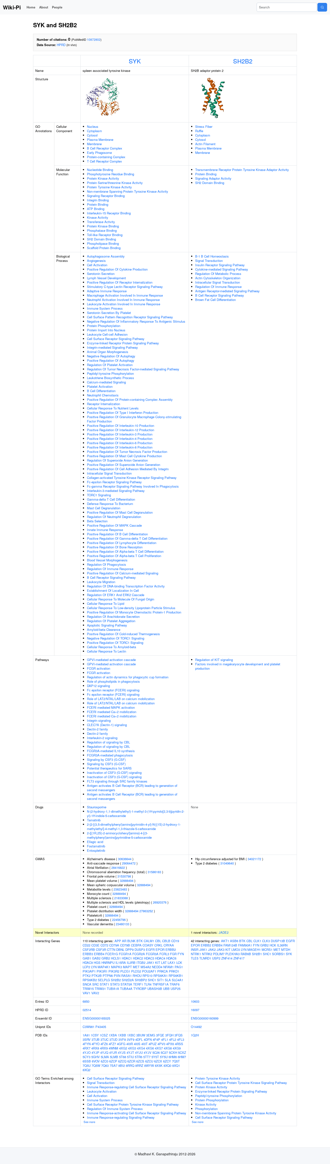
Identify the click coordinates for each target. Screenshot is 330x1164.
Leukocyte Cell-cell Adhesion (107, 334)
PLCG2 (136, 971)
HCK (273, 945)
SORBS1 (278, 954)
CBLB (166, 941)
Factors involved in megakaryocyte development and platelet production (237, 666)
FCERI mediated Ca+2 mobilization (111, 711)
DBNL (120, 949)
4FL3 (180, 1039)
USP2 (216, 958)
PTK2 (87, 975)
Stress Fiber (203, 126)
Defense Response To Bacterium (110, 503)
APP (118, 941)
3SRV (87, 1039)
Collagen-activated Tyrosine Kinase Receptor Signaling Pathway (132, 477)
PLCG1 (125, 971)
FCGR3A (152, 954)
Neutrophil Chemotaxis (103, 395)
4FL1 (164, 1039)
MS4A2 (146, 967)
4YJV (147, 1052)
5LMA (105, 1057)
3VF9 (130, 1039)
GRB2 (105, 958)
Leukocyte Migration (101, 581)
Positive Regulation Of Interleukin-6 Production (119, 443)
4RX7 (86, 1048)
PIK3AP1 (89, 971)
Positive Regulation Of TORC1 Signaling (115, 642)
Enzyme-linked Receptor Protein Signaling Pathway (123, 343)
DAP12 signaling (98, 685)
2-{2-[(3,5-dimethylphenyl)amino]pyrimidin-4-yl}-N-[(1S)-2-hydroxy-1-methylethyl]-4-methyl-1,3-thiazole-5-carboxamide (134, 826)
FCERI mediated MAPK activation (111, 707)
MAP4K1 (104, 967)
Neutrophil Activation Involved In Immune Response (123, 299)
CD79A (114, 945)
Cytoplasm (94, 131)
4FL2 (172, 1039)
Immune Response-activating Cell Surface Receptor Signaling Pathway (136, 1113)
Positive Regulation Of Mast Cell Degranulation (120, 512)
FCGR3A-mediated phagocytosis (110, 755)
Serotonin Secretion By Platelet (109, 312)
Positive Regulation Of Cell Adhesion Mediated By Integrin (128, 469)
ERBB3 (88, 954)
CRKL (158, 945)
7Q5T (176, 1061)
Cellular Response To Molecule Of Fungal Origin (120, 599)
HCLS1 (116, 958)
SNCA (87, 984)
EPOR (160, 949)
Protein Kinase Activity (103, 178)
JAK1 (150, 962)
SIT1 (160, 980)
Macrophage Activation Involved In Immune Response (125, 295)
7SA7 (113, 1065)
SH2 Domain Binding (101, 239)
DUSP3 (140, 949)
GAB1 (87, 958)
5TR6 (138, 1057)
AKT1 (225, 941)
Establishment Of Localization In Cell (113, 590)
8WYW (149, 1065)
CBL (158, 941)
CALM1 (149, 941)
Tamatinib (93, 820)
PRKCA (162, 971)
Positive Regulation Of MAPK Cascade (114, 525)
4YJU (139, 1052)
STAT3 (115, 984)
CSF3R (101, 949)
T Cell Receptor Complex (104, 161)
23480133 (122, 924)
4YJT (130, 1052)
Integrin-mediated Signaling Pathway (112, 347)
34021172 (254, 859)
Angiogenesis (96, 260)
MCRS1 (267, 949)
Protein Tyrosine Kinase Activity (109, 187)
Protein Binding (97, 204)
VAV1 (86, 993)
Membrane (94, 144)
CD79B (125, 945)
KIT (157, 962)
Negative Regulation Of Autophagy (111, 356)
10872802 (93, 39)
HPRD (61, 44)
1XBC (131, 1035)
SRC (95, 984)
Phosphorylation (206, 1108)
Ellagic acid (95, 841)
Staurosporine (96, 807)
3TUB (96, 1039)
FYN (181, 954)
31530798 (124, 876)
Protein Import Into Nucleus (106, 330)
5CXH (173, 1052)
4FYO (96, 1043)
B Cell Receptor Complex (104, 148)
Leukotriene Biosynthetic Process (110, 377)
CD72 (104, 945)
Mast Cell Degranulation (103, 508)
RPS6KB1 (176, 975)
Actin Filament (205, 144)
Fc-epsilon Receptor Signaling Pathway (114, 482)
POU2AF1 (149, 971)
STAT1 (104, 984)
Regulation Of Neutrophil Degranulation (114, 516)
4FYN (87, 1043)
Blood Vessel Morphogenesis (107, 560)
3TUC (104, 1039)
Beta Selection (97, 521)
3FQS (178, 1035)
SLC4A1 (177, 980)
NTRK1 (196, 954)
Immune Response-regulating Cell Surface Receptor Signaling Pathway (136, 1087)
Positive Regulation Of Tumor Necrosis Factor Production (127, 451)
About (43, 7)
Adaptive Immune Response (107, 291)
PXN (117, 975)
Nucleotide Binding (100, 169)
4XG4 (141, 1048)
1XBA (113, 1035)
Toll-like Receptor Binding (104, 234)
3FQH (169, 1035)
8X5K (159, 1065)
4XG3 (132, 1048)
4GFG (121, 1043)
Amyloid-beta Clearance (103, 629)
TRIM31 (100, 988)
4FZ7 (112, 1043)
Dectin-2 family (97, 729)
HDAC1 (127, 958)
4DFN (148, 1039)
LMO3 (235, 949)
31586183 (154, 872)
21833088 (121, 898)
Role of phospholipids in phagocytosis (113, 681)
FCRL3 (164, 954)
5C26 (156, 1052)
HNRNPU (108, 962)
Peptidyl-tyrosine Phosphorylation (110, 373)
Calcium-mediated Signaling (106, 382)
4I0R (129, 1043)
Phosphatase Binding (102, 230)
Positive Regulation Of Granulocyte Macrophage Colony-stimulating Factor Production (134, 419)
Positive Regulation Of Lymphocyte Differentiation (121, 542)
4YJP (95, 1052)
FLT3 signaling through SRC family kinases (117, 781)
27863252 (146, 911)
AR (124, 941)
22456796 (119, 919)
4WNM (113, 1048)
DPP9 (129, 949)
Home (31, 7)
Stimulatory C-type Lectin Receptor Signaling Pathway (125, 286)
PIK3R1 (102, 971)
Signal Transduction (209, 260)
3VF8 (122, 1039)
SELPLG (104, 980)
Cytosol (92, 135)
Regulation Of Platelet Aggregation (111, 621)
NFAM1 (168, 967)
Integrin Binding (98, 200)
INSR (194, 949)
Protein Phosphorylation (103, 325)
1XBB (122, 1035)
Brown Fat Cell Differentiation (215, 299)
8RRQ (130, 1065)
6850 (86, 1001)
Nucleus (92, 126)
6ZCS (140, 1061)
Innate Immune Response (105, 529)
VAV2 (95, 993)
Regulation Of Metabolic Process (218, 273)
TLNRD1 (205, 958)
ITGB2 (140, 962)
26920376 (159, 902)
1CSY (95, 1035)
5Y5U (164, 1057)
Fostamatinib (96, 846)
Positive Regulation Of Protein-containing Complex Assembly (130, 399)
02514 (87, 1009)
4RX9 (104, 1048)
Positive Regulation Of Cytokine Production (117, 269)
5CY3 (86, 1057)
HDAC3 (149, 958)
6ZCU (149, 1061)
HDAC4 (160, 958)
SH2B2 (242, 60)
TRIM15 (88, 988)
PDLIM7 (218, 954)
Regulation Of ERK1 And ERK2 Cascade (115, 594)
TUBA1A (113, 988)
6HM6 (173, 1057)
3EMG (150, 1035)
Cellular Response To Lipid (105, 603)
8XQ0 (167, 1065)
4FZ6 (104, 1043)
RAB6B (246, 954)
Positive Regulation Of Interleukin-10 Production (120, 425)
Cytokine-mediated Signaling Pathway (221, 269)
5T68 (122, 1057)
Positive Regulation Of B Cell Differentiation (117, 534)
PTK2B (97, 975)
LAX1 (171, 962)
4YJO (87, 1052)
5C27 (164, 1052)
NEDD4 (157, 967)
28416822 (118, 867)
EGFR (150, 949)
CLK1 (257, 941)
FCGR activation (98, 668)
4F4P (156, 1039)
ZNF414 (226, 958)
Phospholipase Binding (103, 243)
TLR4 (147, 984)
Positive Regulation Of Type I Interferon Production (122, 412)
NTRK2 (207, 954)
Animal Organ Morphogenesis (107, 351)
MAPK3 (116, 967)
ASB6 (234, 941)
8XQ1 (176, 1065)
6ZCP (113, 1061)
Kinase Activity (97, 217)
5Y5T (155, 1057)
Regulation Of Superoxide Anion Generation (117, 460)
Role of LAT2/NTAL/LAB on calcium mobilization (121, 698)
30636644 (124, 859)
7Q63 (105, 1065)
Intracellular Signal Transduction (109, 473)
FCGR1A (125, 954)
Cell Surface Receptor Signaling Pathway (115, 338)
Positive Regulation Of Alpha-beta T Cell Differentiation (125, 551)
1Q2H (195, 1035)
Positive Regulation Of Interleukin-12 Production (120, 430)
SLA (168, 980)
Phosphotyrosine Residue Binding (110, 174)
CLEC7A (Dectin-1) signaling (107, 724)
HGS (97, 962)
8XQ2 (86, 1070)
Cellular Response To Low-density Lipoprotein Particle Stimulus (131, 608)
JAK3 (220, 949)
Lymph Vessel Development (106, 278)
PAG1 (179, 967)
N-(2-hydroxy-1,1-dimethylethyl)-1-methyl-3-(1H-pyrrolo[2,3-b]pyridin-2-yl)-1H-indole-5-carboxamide (135, 813)
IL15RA (120, 962)
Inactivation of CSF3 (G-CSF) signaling (114, 772)
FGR (173, 954)
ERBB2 (170, 949)
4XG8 (168, 1048)
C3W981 (88, 1026)
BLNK (131, 941)
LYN (94, 967)
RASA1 (126, 975)
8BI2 (121, 1065)
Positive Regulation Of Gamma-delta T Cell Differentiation (127, 538)
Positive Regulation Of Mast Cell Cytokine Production (124, 456)
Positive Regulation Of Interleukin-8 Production (119, 447)
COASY (148, 945)
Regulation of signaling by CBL (108, 742)
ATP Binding (95, 208)
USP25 (175, 988)
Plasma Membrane (100, 139)
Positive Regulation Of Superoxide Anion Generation (123, 464)
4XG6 (150, 1048)
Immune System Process (105, 308)
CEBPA (136, 945)
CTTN (111, 949)
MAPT (127, 967)
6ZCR (131, 1061)
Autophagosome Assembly (106, 256)
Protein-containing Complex (106, 157)
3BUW (140, 1035)
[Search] (322, 7)
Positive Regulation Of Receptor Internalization (119, 282)
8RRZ (139, 1065)
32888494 (126, 880)
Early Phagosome (99, 152)
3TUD (113, 1039)
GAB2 (96, 958)
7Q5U (87, 1065)
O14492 (196, 1026)
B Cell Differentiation (101, 390)
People (57, 7)
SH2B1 (257, 954)
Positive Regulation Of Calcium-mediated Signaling (122, 573)
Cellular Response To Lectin (106, 651)
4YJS (122, 1052)
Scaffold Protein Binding (104, 247)
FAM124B (230, 945)
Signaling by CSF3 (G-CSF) (106, 759)
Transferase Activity (101, 221)
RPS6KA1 (160, 975)
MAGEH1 (254, 949)
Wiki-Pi (12, 7)
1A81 (86, 1035)
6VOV (96, 1061)
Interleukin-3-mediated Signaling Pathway (116, 490)
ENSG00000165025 (96, 1018)
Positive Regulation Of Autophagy (110, 360)
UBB (166, 988)
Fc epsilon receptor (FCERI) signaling (113, 690)
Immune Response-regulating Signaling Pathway (121, 1117)
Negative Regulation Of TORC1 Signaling (115, 638)
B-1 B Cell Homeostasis (212, 256)
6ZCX (158, 1061)
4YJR (113, 1052)
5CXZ (182, 1052)
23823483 (120, 889)
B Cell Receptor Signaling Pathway (111, 577)
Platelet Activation (100, 386)
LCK (179, 962)
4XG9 (177, 1048)
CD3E (95, 945)
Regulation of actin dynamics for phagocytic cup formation (127, 677)
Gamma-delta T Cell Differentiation (111, 499)
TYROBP (139, 988)
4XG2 (123, 1048)
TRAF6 (174, 984)
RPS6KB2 (90, 980)
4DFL (139, 1039)
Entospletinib (96, 850)
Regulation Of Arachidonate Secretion (113, 616)
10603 (195, 1001)
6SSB (87, 1061)
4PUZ (153, 1043)
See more (89, 1122)
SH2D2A (128, 980)
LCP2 (86, 967)
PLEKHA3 (232, 954)
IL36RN (282, 945)
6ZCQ (122, 1061)
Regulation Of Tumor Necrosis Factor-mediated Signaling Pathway (133, 369)
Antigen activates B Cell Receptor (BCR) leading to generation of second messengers (132, 787)
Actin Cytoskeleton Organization (217, 278)
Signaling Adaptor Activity (213, 178)
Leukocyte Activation (101, 1091)
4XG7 (159, 1048)
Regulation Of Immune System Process (115, 1108)
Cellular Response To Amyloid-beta (111, 647)
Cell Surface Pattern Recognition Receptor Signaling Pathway (130, 317)
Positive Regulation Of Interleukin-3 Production (119, 434)
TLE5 (194, 958)
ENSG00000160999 (204, 1018)
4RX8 (95, 1048)
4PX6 (170, 1043)
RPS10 (147, 975)
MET (136, 967)
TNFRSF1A (160, 984)
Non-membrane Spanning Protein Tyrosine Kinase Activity (127, 191)
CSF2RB (89, 949)
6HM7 (182, 1057)
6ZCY (167, 1061)
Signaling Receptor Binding (106, 195)
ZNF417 (238, 958)
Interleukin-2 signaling (102, 737)
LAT (164, 962)
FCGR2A (138, 954)
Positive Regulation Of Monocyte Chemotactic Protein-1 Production (134, 612)
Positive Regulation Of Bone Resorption (115, 547)
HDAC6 (171, 958)
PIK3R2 (113, 971)
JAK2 (212, 949)
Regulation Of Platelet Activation (110, 364)
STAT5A (126, 984)
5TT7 (147, 1057)
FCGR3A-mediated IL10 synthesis (111, 751)
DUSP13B (278, 941)
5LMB (114, 1057)
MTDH (285, 949)
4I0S (137, 1043)
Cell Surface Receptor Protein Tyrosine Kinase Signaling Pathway (133, 1104)
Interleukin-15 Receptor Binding (109, 213)
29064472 (129, 863)
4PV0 (161, 1043)
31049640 (227, 863)
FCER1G (111, 954)
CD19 (175, 941)
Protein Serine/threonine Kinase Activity (115, 182)
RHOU (137, 975)
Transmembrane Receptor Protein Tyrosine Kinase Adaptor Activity (242, 169)
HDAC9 (88, 962)
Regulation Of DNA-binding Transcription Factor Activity (126, 586)
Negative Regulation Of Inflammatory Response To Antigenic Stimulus (136, 321)
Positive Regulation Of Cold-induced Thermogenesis (123, 634)
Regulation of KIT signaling (214, 659)
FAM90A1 (245, 945)
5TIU (130, 1057)
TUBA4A (126, 988)
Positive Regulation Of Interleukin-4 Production (119, 438)
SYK (135, 60)
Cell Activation (97, 265)
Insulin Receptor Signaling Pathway (220, 265)
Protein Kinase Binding (103, 226)
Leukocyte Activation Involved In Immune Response (123, 304)
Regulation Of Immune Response (110, 568)
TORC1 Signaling (99, 495)
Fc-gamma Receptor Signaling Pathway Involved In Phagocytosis (133, 486)
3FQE (160, 1035)
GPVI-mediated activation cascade (111, 659)
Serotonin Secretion (101, 273)
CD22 (86, 945)
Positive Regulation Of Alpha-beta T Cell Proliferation (124, 555)
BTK (139, 941)
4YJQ (104, 1052)
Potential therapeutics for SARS (109, 768)
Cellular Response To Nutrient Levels (113, 408)
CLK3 (266, 941)
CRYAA (169, 945)
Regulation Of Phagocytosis (106, 564)
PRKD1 (174, 971)
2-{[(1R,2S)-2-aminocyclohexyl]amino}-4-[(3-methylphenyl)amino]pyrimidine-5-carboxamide (119, 835)
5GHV (95, 1057)
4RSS (179, 1043)
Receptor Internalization (103, 404)
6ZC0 (104, 1061)
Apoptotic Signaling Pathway (107, 625)
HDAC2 (138, 958)
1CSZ (104, 1035)
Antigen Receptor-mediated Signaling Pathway (227, 291)
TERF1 (138, 984)
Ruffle (199, 131)
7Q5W (96, 1065)
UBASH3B (154, 988)
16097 (195, 1009)
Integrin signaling (99, 720)
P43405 (100, 1026)
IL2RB (131, 962)
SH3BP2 (141, 980)
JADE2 (224, 932)
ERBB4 (99, 954)
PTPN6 (108, 975)
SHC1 (152, 980)
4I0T (144, 1043)
